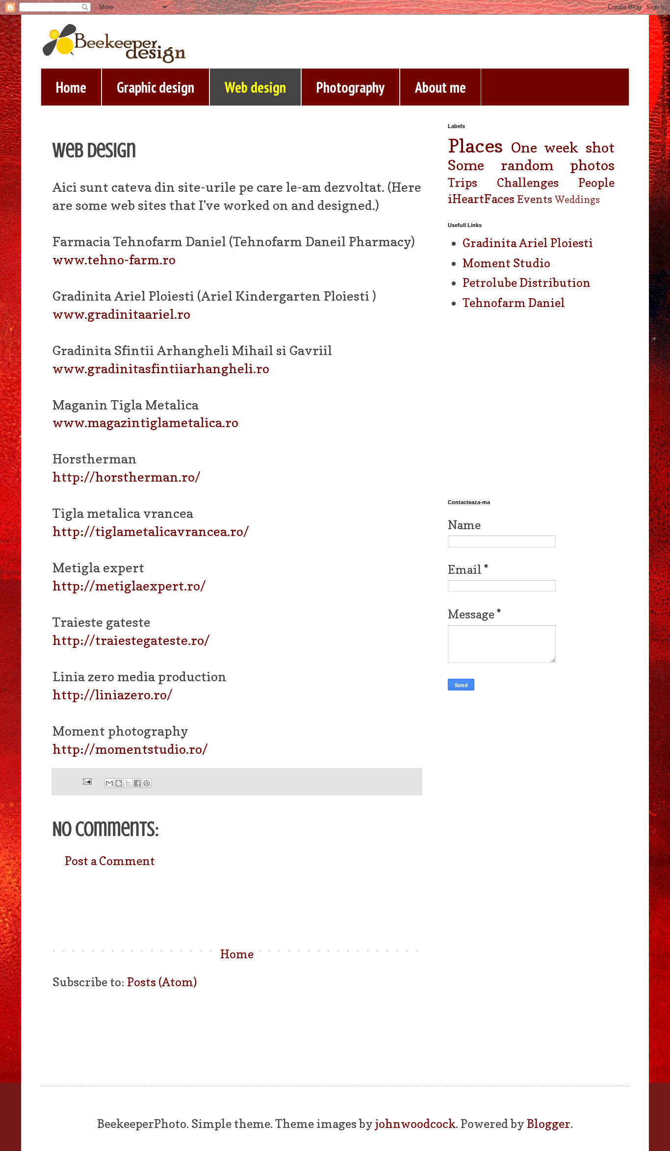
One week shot (563, 147)
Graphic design (155, 87)
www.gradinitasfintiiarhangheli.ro (160, 368)
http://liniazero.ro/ (112, 694)
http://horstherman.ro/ (126, 477)
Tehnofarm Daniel (514, 303)
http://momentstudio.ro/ (130, 749)
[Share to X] (128, 783)
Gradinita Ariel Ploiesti (528, 243)
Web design (255, 87)
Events (534, 199)
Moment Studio (506, 263)
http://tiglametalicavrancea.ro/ (150, 531)
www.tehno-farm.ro (114, 259)
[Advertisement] (237, 907)
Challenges (528, 183)
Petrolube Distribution (527, 283)
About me (440, 87)
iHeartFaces (481, 199)
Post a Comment (110, 861)
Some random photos (531, 165)
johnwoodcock (415, 1124)
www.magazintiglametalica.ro (145, 422)
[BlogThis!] (119, 783)
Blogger (548, 1124)
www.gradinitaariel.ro (121, 314)
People (596, 183)
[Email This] (109, 783)
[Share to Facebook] (137, 783)
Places (475, 145)
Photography (350, 87)
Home (71, 87)
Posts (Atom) (162, 982)
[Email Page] (85, 780)
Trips (462, 183)
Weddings (577, 199)
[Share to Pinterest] (147, 783)
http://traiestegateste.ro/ (131, 640)
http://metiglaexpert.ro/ (129, 585)
